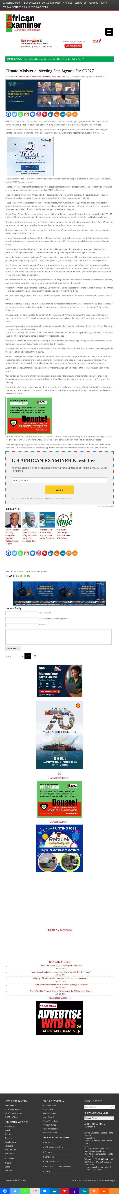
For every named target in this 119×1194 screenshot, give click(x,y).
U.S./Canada (74, 76)
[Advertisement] (51, 563)
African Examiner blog (15, 7)
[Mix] (69, 114)
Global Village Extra (50, 1121)
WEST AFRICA (10, 1105)
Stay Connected (39, 7)
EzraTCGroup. (20, 1180)
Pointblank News (50, 1105)
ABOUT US (93, 3)
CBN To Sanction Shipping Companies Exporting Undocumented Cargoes (12, 536)
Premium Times (49, 1125)
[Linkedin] (50, 114)
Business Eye (10, 1153)
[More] (75, 114)
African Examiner (86, 1180)
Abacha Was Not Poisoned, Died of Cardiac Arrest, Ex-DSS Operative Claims (60, 991)
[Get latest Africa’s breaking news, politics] (20, 22)
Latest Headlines (44, 76)
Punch (7, 1130)
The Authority (10, 1149)
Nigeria (8, 1163)
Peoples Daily (10, 1142)
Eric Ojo (19, 76)
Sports (7, 1166)
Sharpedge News (49, 1113)
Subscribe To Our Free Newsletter (21, 3)
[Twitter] (14, 114)
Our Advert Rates (51, 3)
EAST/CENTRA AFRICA (13, 1113)
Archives (67, 3)
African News (31, 76)
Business (8, 1170)
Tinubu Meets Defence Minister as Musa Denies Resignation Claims (61, 984)
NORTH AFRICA (11, 1117)
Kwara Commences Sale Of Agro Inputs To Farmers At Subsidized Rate (29, 535)
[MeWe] (63, 114)
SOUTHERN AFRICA (13, 1109)
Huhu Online (48, 1109)
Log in (112, 1180)
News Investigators (50, 1128)
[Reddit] (57, 114)
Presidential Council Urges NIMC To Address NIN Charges (64, 533)
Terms (103, 3)
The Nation (9, 1134)
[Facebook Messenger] (32, 114)
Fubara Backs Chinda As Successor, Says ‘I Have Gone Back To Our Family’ (54, 59)
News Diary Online (50, 1117)
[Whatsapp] (20, 114)
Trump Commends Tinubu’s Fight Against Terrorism (61, 965)
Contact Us (80, 3)
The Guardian (10, 1126)
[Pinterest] (44, 114)
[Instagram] (38, 114)
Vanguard (9, 1146)
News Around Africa (59, 76)
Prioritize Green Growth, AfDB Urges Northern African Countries (47, 533)
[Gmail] (26, 114)
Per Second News (50, 1132)
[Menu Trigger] (109, 32)
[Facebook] (8, 114)
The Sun (8, 1138)
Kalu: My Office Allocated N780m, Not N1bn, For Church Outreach (60, 978)
